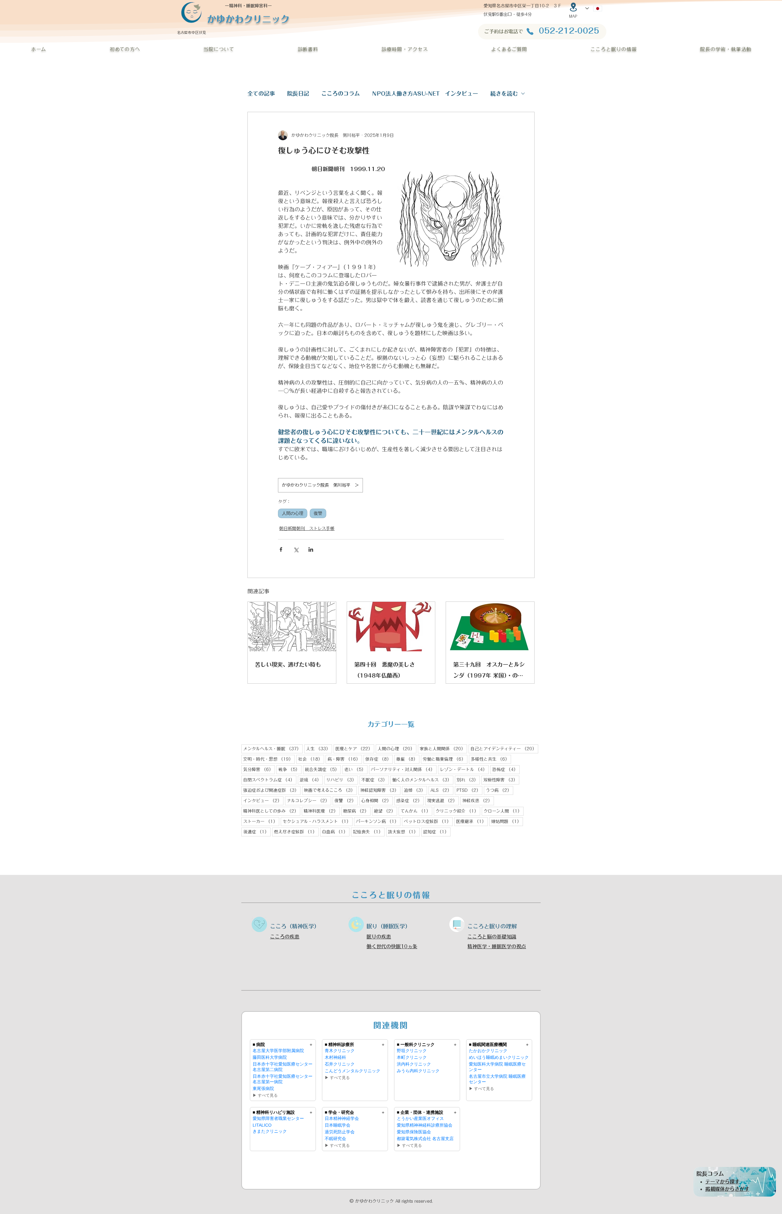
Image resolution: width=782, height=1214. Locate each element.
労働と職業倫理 (445, 759)
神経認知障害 (380, 790)
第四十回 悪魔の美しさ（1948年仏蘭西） (384, 670)
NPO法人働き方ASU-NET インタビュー (425, 93)
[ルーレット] (490, 626)
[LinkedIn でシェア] (311, 549)
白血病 (335, 831)
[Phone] (530, 31)
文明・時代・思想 (269, 759)
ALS (441, 790)
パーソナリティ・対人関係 (404, 769)
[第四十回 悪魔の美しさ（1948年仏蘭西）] (391, 626)
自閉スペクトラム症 (269, 779)
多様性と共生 (491, 759)
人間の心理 (292, 513)
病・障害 (344, 759)
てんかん (416, 811)
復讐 (318, 513)
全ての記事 (261, 93)
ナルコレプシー (309, 800)
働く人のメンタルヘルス (422, 779)
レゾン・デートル (464, 769)
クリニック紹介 (458, 811)
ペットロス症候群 (428, 821)
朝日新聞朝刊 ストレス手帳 (306, 528)
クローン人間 (504, 811)
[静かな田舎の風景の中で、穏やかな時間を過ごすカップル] (292, 626)
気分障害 (259, 769)
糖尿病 (357, 811)
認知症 (437, 831)
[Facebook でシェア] (281, 549)
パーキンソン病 (378, 821)
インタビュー (263, 800)
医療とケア (354, 748)
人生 (319, 748)
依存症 (379, 759)
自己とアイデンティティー (504, 748)
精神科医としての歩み (271, 811)
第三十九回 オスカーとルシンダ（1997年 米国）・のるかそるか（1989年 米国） (489, 671)
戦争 (289, 769)
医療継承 (472, 821)
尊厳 (407, 759)
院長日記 (298, 93)
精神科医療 (322, 811)
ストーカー (261, 821)
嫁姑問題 (507, 821)
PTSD (469, 790)
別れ (468, 779)
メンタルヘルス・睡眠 (273, 748)
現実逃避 (443, 800)
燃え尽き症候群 (296, 831)
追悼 (415, 790)
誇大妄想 (404, 831)
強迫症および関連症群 (272, 790)
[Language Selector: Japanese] (594, 8)
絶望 (385, 811)
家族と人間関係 (443, 748)
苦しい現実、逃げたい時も (288, 664)
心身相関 (377, 800)
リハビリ (342, 779)
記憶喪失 (369, 831)
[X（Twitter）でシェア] (296, 549)
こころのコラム (340, 93)
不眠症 (375, 779)
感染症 (410, 800)
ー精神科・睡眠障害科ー (248, 6)
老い (355, 769)
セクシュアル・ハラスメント (318, 821)
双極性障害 (501, 779)
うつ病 (499, 790)
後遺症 (257, 831)
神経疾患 (478, 800)
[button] (124, 49)
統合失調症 (323, 769)
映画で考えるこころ (330, 790)
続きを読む (504, 93)
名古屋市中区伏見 (191, 32)
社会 (311, 759)
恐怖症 (506, 769)
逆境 (311, 779)
